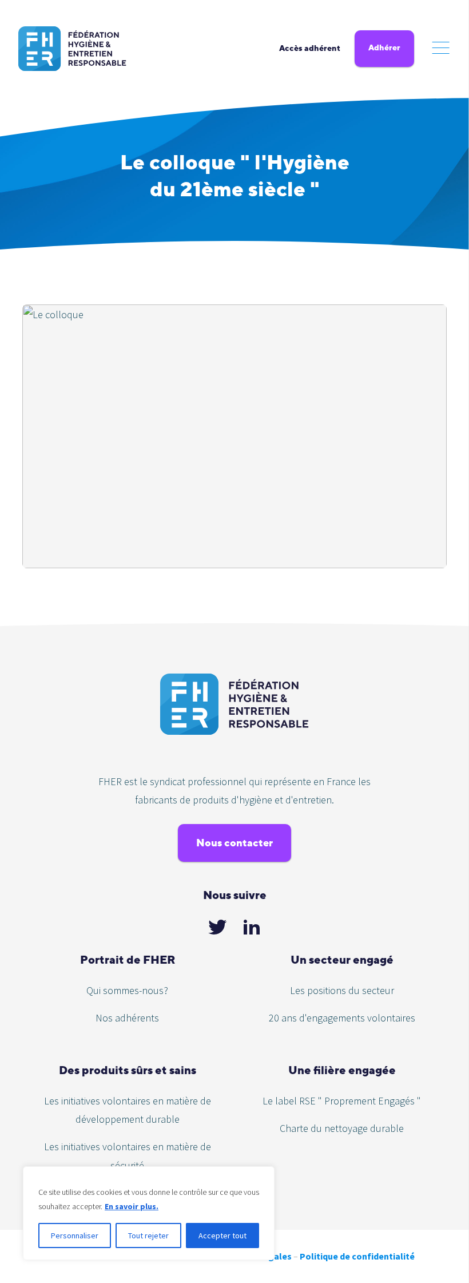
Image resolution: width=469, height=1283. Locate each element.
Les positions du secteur (342, 990)
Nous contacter (234, 842)
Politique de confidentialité (357, 1256)
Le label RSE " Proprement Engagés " (342, 1100)
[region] (149, 1213)
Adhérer (384, 47)
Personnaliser (74, 1235)
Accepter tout (222, 1235)
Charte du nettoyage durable (342, 1128)
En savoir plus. (131, 1206)
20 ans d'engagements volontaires (342, 1017)
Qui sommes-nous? (127, 990)
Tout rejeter (148, 1235)
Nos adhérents (127, 1017)
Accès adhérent (309, 48)
